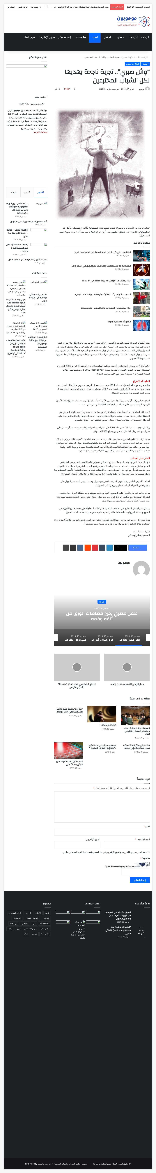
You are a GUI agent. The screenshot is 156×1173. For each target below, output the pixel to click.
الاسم (147, 826)
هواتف (10, 928)
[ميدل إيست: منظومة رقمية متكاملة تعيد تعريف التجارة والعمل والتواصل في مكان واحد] (16, 288)
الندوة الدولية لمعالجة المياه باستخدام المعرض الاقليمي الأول (137, 731)
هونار (26, 934)
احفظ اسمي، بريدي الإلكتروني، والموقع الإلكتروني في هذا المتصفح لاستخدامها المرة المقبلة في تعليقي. (104, 852)
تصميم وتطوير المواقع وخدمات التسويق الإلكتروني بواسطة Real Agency (56, 1164)
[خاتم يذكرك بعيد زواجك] (78, 930)
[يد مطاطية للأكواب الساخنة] (63, 915)
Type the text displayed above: (120, 866)
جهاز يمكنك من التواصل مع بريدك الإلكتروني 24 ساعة (106, 281)
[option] (102, 615)
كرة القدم (13, 923)
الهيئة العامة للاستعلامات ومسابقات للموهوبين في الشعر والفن (101, 266)
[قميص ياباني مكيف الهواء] (93, 926)
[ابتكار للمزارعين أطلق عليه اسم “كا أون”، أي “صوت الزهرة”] (63, 928)
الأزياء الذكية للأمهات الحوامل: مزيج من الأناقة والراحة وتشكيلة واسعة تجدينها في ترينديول (15, 346)
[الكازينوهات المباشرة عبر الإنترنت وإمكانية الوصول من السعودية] (37, 327)
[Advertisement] (26, 160)
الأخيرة (27, 192)
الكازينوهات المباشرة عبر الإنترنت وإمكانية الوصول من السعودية (37, 342)
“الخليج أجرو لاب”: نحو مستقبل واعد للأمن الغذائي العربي (118, 930)
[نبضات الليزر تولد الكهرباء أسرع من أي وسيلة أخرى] (68, 750)
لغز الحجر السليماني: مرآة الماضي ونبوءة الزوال (38, 297)
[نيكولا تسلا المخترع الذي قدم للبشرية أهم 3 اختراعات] (38, 248)
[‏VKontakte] (80, 548)
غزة (34, 923)
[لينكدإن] (109, 548)
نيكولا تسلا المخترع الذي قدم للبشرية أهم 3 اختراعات (17, 248)
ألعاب (47, 913)
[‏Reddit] (88, 548)
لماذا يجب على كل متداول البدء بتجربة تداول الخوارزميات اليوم (102, 252)
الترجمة (28, 913)
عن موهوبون (35, 7)
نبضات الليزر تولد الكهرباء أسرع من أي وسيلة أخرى (69, 762)
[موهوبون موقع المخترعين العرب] (133, 21)
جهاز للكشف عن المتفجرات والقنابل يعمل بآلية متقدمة (106, 308)
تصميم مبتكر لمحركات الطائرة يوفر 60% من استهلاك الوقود (103, 294)
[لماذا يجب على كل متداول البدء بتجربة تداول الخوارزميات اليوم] (141, 256)
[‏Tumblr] (102, 548)
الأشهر (40, 192)
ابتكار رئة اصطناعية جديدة (119, 322)
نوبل (18, 928)
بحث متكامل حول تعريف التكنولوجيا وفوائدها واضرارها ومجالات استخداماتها (17, 208)
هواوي (34, 934)
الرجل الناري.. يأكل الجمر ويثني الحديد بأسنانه (102, 616)
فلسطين (25, 923)
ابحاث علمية (81, 37)
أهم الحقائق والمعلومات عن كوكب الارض (27, 260)
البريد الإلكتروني (142, 839)
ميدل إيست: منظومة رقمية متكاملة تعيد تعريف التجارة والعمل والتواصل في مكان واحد (72, 7)
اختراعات (134, 37)
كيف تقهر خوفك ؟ (107, 725)
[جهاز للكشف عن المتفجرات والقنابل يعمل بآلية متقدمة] (141, 311)
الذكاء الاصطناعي (14, 913)
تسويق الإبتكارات (47, 37)
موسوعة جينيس (30, 928)
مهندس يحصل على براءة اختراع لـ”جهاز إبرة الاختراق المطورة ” (102, 746)
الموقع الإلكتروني (93, 839)
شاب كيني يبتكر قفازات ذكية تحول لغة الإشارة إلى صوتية (136, 746)
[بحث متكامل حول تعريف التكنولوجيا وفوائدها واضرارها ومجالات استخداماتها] (38, 207)
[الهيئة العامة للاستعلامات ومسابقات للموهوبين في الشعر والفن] (141, 270)
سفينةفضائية (44, 923)
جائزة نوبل (17, 918)
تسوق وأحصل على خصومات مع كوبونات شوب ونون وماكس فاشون (118, 915)
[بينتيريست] (95, 548)
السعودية (46, 918)
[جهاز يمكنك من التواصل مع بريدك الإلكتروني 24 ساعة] (141, 284)
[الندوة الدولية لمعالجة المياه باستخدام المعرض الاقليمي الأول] (135, 715)
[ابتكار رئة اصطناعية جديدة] (141, 325)
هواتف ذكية (45, 934)
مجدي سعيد (45, 928)
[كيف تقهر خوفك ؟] (101, 714)
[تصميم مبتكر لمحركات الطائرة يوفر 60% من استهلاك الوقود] (141, 298)
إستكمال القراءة (40, 132)
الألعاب (38, 913)
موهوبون (141, 89)
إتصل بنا (11, 7)
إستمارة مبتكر (64, 37)
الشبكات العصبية (32, 918)
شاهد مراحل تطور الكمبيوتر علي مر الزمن (28, 222)
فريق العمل (22, 7)
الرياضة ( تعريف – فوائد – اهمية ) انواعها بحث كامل (17, 233)
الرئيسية (145, 37)
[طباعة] (66, 548)
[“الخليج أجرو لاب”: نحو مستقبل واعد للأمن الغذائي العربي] (141, 1039)
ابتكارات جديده (132, 64)
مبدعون (120, 37)
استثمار (107, 37)
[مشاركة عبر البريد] (73, 548)
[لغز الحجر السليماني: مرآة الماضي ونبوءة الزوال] (37, 285)
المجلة (95, 37)
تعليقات (13, 192)
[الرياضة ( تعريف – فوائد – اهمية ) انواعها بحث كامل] (38, 234)
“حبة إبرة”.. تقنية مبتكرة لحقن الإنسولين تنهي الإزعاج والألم (69, 710)
